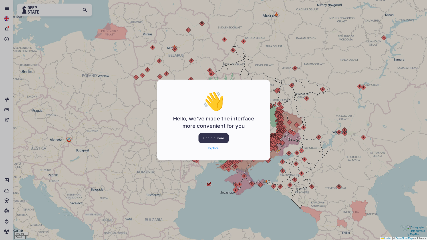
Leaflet (387, 238)
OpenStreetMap (404, 238)
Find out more (213, 138)
